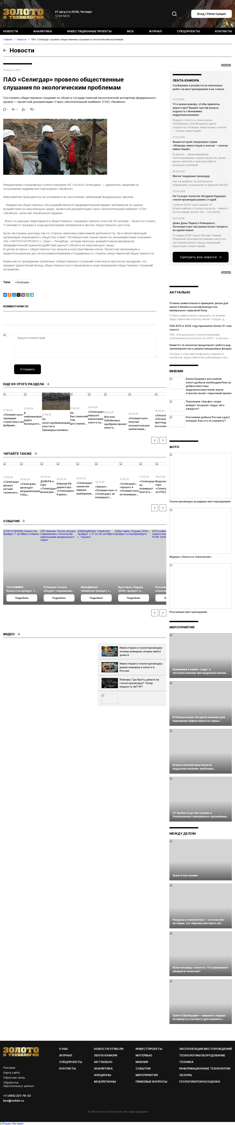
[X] (18, 295)
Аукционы (102, 1075)
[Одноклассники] (10, 295)
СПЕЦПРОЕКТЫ (70, 1062)
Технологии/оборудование (202, 1055)
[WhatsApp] (27, 295)
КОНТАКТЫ (67, 1068)
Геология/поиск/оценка (199, 1081)
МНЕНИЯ (142, 1062)
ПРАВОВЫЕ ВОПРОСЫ (151, 1081)
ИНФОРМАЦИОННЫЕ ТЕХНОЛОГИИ (204, 1068)
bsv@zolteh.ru (13, 1100)
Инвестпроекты (149, 1048)
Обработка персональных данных (18, 1084)
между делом (182, 833)
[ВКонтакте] (5, 295)
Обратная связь (14, 1077)
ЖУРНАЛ (65, 1055)
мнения (176, 371)
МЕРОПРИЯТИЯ (147, 1075)
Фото (174, 447)
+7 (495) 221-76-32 (17, 1095)
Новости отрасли (108, 1048)
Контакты (223, 31)
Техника (186, 1062)
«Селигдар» (22, 282)
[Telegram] (32, 295)
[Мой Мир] (14, 295)
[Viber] (23, 295)
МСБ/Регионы (105, 1081)
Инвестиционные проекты (89, 31)
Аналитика (42, 31)
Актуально (103, 1062)
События (143, 1068)
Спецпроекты (188, 31)
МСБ (130, 31)
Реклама (9, 1067)
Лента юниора (105, 1055)
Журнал (155, 31)
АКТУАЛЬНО (179, 292)
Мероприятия (181, 627)
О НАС (63, 1048)
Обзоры (185, 1075)
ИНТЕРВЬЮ (144, 1055)
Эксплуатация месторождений (205, 1048)
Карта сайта (11, 1072)
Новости (10, 31)
